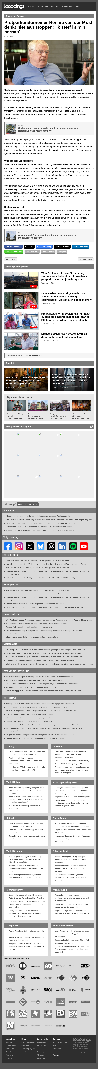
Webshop (55, 6)
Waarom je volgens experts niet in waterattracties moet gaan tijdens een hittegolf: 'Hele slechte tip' (45, 650)
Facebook (41, 1042)
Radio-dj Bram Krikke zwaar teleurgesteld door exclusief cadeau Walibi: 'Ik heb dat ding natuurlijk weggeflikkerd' (27, 799)
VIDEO (33, 286)
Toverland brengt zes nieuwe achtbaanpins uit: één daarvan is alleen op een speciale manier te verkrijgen (72, 770)
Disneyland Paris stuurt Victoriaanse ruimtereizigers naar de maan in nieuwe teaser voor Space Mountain (25, 913)
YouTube (25, 1052)
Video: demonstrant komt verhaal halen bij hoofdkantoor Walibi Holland (34, 680)
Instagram (41, 1045)
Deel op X (29, 247)
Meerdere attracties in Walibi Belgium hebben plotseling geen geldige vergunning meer (26, 868)
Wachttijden (43, 6)
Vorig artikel (11, 259)
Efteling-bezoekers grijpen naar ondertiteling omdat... (81, 416)
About (77, 6)
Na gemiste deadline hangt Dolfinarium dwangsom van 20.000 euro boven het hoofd (40, 735)
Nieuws (31, 6)
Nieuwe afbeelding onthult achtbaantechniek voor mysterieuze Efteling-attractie (38, 516)
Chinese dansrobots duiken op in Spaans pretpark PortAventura (32, 637)
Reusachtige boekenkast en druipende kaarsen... (37, 416)
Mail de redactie (60, 1042)
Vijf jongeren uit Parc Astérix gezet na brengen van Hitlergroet (31, 687)
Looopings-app (28, 1042)
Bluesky (40, 1052)
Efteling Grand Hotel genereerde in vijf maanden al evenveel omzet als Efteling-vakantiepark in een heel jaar (50, 664)
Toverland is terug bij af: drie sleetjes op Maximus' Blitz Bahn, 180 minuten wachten (39, 677)
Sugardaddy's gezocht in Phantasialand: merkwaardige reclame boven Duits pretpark (72, 911)
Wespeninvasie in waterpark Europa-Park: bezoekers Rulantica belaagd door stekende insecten (26, 946)
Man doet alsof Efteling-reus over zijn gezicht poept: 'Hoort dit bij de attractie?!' (37, 624)
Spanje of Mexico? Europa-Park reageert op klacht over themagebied (26, 938)
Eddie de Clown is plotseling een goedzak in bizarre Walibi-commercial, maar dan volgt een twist (26, 790)
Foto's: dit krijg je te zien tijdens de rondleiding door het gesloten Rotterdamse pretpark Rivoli (43, 691)
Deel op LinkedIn (80, 247)
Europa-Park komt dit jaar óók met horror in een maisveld (29, 627)
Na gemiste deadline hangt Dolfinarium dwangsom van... (59, 416)
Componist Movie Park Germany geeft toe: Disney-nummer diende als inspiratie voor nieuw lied (72, 949)
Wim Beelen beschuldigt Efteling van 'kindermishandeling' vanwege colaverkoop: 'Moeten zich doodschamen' (66, 296)
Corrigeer (62, 252)
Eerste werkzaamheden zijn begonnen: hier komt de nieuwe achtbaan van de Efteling (40, 577)
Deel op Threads (62, 247)
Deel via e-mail (32, 252)
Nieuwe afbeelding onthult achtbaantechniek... (15, 416)
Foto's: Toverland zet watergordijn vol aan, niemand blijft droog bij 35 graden (72, 762)
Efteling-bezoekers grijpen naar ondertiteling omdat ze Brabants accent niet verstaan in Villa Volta (45, 607)
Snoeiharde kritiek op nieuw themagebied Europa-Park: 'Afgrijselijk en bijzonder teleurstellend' (44, 653)
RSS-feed (25, 1045)
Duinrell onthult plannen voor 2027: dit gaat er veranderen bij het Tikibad (35, 604)
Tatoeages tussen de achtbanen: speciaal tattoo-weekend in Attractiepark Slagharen (40, 530)
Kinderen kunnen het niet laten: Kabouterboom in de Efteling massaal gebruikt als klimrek (42, 725)
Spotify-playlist (28, 1049)
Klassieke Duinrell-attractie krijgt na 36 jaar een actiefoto (26, 831)
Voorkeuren (67, 6)
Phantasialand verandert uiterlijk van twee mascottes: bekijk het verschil (71, 905)
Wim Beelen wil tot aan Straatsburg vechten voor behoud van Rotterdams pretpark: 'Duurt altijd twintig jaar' (64, 276)
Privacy (9, 1058)
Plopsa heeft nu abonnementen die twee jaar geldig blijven (29, 718)
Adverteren (58, 1049)
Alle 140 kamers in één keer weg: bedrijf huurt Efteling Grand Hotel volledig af (37, 568)
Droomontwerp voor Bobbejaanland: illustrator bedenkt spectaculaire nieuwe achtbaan (71, 877)
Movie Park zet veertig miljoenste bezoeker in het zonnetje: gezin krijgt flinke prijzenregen (72, 934)
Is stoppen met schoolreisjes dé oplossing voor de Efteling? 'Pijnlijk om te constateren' (40, 660)
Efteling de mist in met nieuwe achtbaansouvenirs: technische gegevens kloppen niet (40, 704)
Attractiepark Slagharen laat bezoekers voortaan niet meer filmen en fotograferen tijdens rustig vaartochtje (71, 803)
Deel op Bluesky (44, 247)
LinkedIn (41, 1058)
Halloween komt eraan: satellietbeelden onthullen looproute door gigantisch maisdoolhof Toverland (70, 754)
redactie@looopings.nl (28, 504)
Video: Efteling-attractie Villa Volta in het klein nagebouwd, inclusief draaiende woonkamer (42, 684)
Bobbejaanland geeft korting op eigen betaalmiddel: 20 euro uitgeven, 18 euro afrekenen (71, 859)
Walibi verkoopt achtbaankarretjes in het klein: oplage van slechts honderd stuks (25, 876)
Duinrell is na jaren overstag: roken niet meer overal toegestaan (27, 837)
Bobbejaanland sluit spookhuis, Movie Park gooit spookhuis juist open (72, 941)
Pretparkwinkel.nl (35, 355)
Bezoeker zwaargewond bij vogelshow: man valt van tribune (30, 714)
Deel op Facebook (13, 247)
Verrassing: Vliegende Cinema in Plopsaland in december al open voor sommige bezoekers (72, 838)
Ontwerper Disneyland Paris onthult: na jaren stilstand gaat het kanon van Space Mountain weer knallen (27, 904)
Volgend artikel (85, 259)
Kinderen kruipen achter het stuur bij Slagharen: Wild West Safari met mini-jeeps (72, 795)
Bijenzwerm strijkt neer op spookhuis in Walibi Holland (24, 807)
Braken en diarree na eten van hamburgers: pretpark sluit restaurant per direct (25, 380)
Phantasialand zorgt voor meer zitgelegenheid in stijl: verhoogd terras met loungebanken (72, 898)
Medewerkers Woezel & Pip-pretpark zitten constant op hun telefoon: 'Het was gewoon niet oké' (44, 657)
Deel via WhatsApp (14, 252)
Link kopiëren (48, 252)
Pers (55, 1045)
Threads (40, 1055)
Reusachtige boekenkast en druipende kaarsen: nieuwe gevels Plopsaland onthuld (39, 527)
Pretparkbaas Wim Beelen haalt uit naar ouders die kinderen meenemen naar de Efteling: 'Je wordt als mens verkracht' (65, 316)
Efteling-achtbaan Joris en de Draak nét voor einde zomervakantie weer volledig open (40, 523)
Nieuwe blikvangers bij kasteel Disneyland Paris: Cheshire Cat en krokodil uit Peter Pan (41, 711)
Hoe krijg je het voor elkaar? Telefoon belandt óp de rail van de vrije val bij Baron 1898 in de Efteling (71, 379)
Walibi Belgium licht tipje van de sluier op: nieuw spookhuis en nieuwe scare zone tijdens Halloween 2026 (25, 859)
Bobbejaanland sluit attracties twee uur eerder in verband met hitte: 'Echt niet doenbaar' (70, 868)
